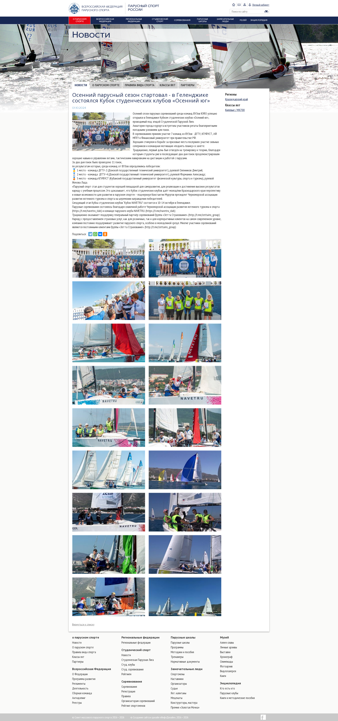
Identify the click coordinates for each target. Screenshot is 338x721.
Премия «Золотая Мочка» (185, 707)
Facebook (263, 717)
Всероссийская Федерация (91, 669)
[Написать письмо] (239, 5)
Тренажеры (177, 657)
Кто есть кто (227, 688)
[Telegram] (90, 234)
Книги (223, 676)
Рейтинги (126, 674)
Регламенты (78, 684)
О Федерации (80, 674)
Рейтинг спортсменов (133, 706)
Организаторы (179, 684)
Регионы (231, 94)
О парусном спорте (106, 85)
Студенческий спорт (136, 650)
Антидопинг (78, 698)
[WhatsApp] (95, 234)
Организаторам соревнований (138, 701)
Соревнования (131, 681)
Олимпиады (226, 661)
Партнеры (187, 85)
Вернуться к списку (83, 624)
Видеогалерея (228, 671)
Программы (177, 647)
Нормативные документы (185, 661)
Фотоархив (226, 666)
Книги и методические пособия (237, 698)
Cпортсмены (177, 674)
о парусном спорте (85, 637)
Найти (266, 11)
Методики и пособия (182, 652)
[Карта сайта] (244, 5)
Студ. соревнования (132, 669)
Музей (224, 637)
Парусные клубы (229, 693)
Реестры (77, 703)
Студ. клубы (128, 664)
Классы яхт (168, 85)
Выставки (225, 652)
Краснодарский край (236, 99)
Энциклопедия (230, 683)
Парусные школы (183, 637)
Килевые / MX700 (235, 110)
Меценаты (176, 698)
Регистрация (128, 691)
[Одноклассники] (105, 234)
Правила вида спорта (139, 85)
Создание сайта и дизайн (146, 717)
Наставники (177, 679)
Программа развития (83, 679)
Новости (81, 85)
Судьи (174, 688)
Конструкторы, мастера (184, 703)
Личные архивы (228, 647)
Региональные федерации (140, 637)
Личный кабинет (260, 5)
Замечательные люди (186, 669)
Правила (126, 696)
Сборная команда (82, 693)
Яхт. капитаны (178, 693)
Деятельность (80, 688)
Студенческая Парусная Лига (137, 660)
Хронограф (226, 657)
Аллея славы (227, 642)
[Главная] (233, 5)
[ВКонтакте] (100, 234)
